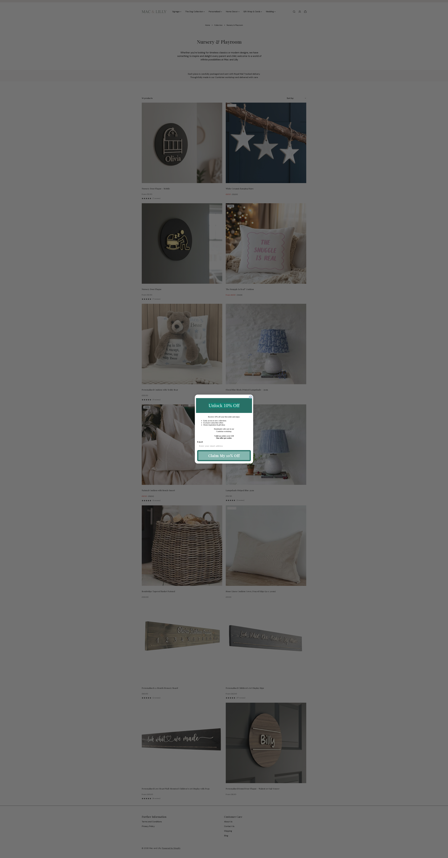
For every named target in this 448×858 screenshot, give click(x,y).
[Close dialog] (250, 397)
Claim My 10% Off (224, 455)
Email (200, 442)
